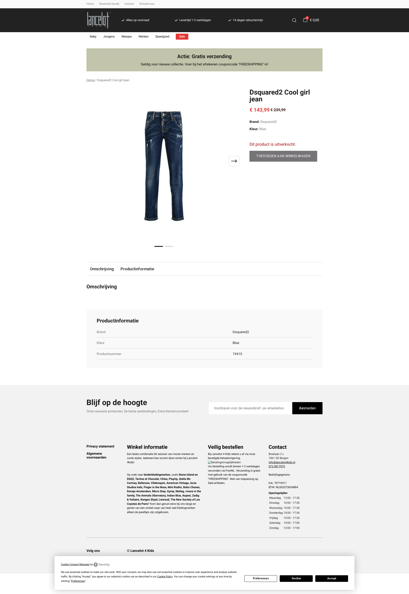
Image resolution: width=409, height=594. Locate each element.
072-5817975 (277, 466)
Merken (144, 36)
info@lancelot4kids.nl (282, 462)
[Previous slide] (93, 161)
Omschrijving (102, 268)
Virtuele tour (146, 4)
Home (90, 4)
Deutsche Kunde (109, 4)
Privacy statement (100, 446)
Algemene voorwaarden (96, 455)
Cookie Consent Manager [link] (75, 564)
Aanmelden (307, 408)
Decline (296, 578)
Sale (182, 36)
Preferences (261, 578)
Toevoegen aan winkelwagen (283, 156)
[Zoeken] (294, 20)
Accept (331, 578)
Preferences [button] (78, 581)
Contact (129, 4)
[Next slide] (234, 161)
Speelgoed (162, 36)
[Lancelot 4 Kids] (98, 20)
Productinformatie (137, 268)
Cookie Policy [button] (164, 576)
